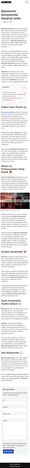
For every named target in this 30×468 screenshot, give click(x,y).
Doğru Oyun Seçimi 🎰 (9, 92)
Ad (4, 400)
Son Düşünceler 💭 (8, 100)
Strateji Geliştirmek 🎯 (9, 96)
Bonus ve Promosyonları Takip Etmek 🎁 (14, 94)
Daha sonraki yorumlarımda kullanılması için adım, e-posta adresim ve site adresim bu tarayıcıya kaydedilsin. (15, 445)
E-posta (5, 407)
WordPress (17, 464)
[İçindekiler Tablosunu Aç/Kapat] (23, 87)
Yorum (5, 420)
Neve (11, 464)
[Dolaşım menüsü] (27, 2)
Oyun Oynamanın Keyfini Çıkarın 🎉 (12, 98)
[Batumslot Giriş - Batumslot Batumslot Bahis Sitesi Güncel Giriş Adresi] (6, 2)
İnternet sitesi (6, 414)
